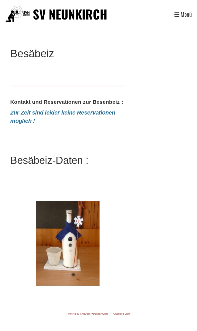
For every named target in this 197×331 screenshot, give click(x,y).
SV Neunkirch (70, 14)
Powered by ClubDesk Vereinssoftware (87, 314)
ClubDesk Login (121, 314)
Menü (185, 14)
